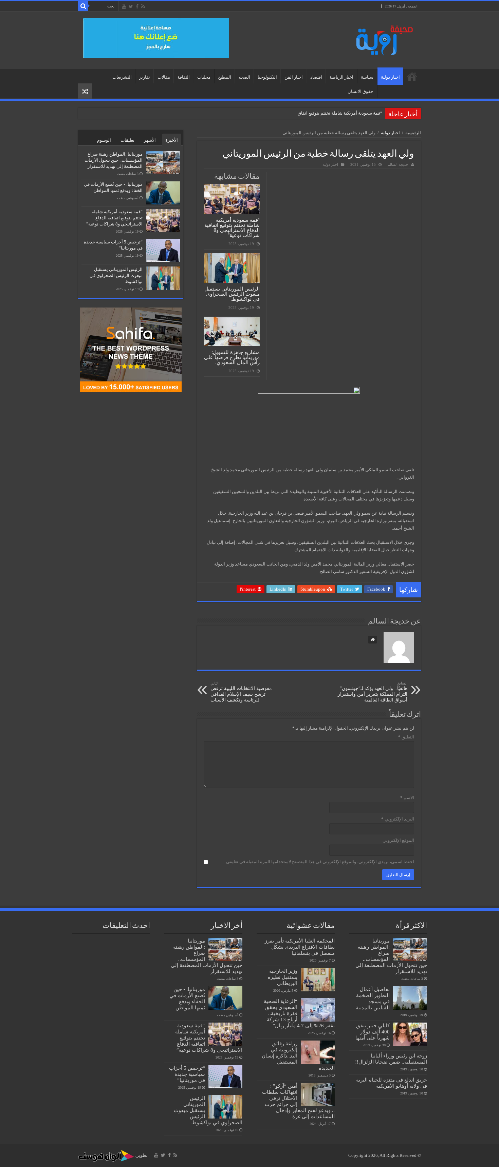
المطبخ (224, 77)
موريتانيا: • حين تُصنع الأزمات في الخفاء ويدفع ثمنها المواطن (187, 998)
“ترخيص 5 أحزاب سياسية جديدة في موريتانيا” (187, 1074)
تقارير (144, 77)
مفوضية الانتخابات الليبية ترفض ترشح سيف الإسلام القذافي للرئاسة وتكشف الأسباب (241, 692)
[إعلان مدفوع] (156, 37)
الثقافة (184, 77)
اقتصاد (316, 77)
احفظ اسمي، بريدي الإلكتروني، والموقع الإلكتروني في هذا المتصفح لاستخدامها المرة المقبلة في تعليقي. (319, 861)
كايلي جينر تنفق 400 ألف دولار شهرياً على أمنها (372, 1032)
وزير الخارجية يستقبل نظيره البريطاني (282, 977)
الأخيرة (171, 140)
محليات (203, 77)
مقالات (164, 77)
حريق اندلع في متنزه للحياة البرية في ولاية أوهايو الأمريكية (391, 1083)
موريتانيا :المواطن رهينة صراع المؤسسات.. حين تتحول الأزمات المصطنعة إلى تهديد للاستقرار (114, 160)
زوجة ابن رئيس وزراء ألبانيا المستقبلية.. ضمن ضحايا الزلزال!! (391, 1059)
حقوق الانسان (360, 91)
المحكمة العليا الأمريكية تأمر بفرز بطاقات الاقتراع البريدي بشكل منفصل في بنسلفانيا (300, 947)
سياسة (367, 77)
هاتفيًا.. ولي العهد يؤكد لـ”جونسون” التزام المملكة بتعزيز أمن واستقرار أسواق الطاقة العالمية (372, 692)
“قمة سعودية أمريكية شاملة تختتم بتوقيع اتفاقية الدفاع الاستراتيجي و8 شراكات (310, 113)
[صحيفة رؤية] (382, 39)
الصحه (244, 77)
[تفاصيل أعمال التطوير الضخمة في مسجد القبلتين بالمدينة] (410, 997)
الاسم (407, 797)
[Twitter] (131, 6)
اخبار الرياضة (341, 77)
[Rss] (143, 6)
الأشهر (150, 140)
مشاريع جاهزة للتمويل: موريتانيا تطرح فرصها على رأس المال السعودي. (232, 357)
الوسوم (104, 140)
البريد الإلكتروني (397, 819)
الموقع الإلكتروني (398, 840)
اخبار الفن (293, 77)
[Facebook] (137, 6)
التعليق (406, 736)
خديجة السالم (398, 164)
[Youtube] (124, 6)
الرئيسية (412, 76)
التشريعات (122, 77)
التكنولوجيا (267, 77)
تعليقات (127, 140)
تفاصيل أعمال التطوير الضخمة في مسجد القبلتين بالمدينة (373, 998)
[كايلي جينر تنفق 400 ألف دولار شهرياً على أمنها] (410, 1034)
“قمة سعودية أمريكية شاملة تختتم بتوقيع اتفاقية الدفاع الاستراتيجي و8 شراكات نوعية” (232, 227)
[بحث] (83, 6)
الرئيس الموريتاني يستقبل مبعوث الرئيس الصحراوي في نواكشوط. (232, 294)
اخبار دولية (390, 77)
